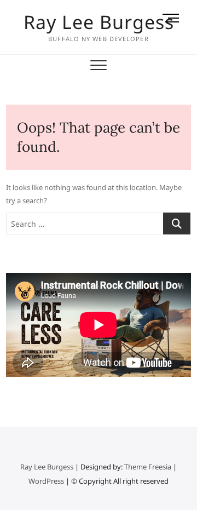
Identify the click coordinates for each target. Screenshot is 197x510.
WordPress (46, 481)
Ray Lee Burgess (99, 22)
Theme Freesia (147, 467)
